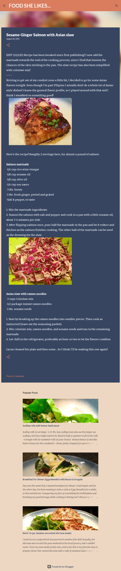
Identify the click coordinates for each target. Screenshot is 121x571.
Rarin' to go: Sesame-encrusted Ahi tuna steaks (47, 533)
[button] (8, 45)
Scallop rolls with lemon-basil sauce (41, 425)
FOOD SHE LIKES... (30, 6)
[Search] (55, 5)
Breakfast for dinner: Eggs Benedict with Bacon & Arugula (53, 479)
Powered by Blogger (62, 566)
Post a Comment (15, 376)
